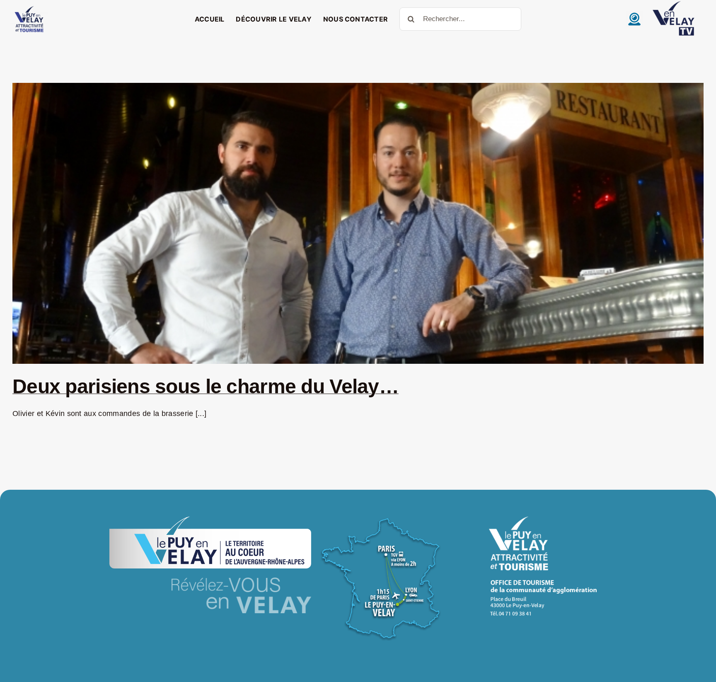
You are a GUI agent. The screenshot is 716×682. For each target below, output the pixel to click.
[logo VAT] (29, 8)
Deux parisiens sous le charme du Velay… (205, 386)
